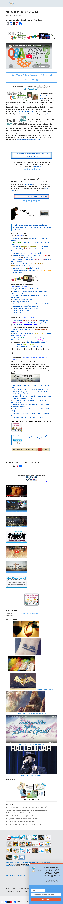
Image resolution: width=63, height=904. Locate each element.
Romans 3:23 (29, 184)
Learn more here (37, 166)
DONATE (18, 891)
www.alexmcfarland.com (26, 111)
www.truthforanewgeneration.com (28, 139)
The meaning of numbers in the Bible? (45, 689)
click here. (49, 114)
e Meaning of (19, 253)
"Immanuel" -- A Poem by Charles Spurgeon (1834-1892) (32, 396)
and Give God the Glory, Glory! (29, 323)
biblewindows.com (23, 286)
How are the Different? (30, 247)
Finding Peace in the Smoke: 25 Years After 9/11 (21, 821)
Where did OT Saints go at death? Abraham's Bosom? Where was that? (31, 713)
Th (14, 253)
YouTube (34, 318)
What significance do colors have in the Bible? (45, 671)
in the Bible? (32, 253)
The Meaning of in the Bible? (26, 268)
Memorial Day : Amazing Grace (31, 321)
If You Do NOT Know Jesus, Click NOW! (31, 196)
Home (8, 889)
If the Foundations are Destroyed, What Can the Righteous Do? (26, 807)
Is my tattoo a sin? (44, 655)
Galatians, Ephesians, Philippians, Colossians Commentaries (26, 810)
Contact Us (10, 891)
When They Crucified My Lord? (30, 342)
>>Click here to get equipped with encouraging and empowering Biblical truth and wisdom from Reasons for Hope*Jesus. (32, 227)
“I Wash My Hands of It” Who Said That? (19, 813)
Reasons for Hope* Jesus (15, 15)
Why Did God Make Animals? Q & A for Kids (20, 816)
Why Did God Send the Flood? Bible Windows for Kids (23, 824)
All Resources (21, 889)
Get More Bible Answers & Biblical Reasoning (31, 77)
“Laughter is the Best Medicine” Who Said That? (22, 819)
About (13, 889)
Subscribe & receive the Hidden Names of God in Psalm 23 (31, 155)
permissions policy (10, 865)
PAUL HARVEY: (23, 344)
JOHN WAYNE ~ (26, 325)
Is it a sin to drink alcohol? (44, 637)
